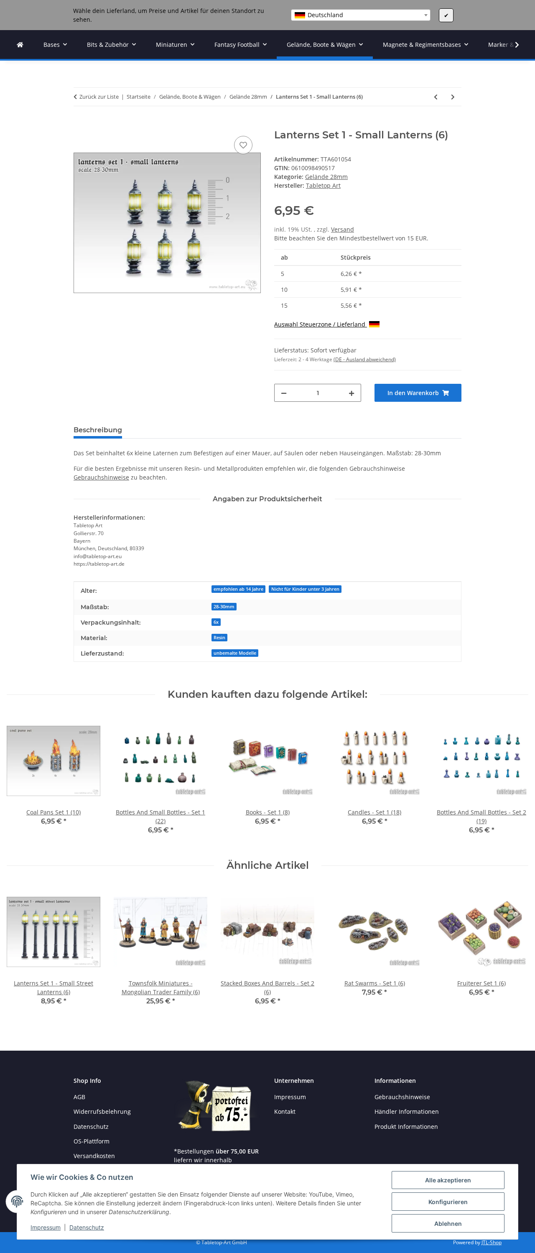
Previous (21, 780)
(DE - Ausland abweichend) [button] (365, 359)
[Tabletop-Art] (20, 44)
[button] (512, 45)
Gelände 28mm (326, 177)
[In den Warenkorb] (80, 124)
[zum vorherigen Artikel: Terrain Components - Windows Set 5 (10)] (435, 97)
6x (216, 622)
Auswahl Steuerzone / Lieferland (320, 324)
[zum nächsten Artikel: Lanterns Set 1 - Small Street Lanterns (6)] (452, 97)
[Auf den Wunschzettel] (243, 145)
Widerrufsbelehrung (102, 1111)
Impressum (46, 1227)
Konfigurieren (448, 1201)
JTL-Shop (492, 1242)
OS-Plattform (92, 1141)
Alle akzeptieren (448, 1180)
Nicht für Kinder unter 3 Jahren (305, 589)
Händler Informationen (406, 1111)
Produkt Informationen (406, 1127)
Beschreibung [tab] (98, 430)
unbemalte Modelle (235, 653)
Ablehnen (448, 1223)
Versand (342, 229)
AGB (79, 1097)
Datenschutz (86, 1227)
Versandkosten (94, 1156)
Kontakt (285, 1111)
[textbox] (360, 15)
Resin (219, 638)
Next (515, 780)
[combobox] (361, 15)
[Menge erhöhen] (351, 392)
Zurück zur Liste (99, 96)
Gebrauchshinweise (101, 477)
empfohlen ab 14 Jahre (238, 589)
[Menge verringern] (284, 392)
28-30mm (224, 607)
